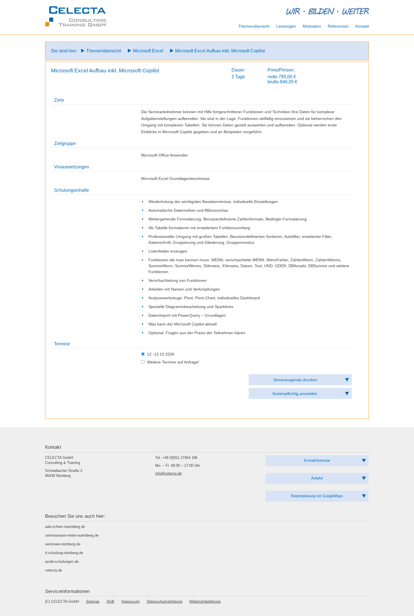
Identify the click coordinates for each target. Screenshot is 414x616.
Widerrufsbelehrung (205, 601)
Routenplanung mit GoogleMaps (317, 496)
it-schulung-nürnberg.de (64, 553)
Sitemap (92, 601)
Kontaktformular (317, 460)
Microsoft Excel (148, 50)
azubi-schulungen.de (62, 561)
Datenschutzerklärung (164, 601)
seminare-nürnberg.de (62, 544)
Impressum (130, 601)
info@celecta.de (168, 473)
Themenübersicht (103, 50)
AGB (110, 601)
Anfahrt (317, 478)
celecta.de (53, 570)
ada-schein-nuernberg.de (65, 527)
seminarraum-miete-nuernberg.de (72, 535)
